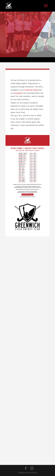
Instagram (18, 93)
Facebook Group (31, 90)
